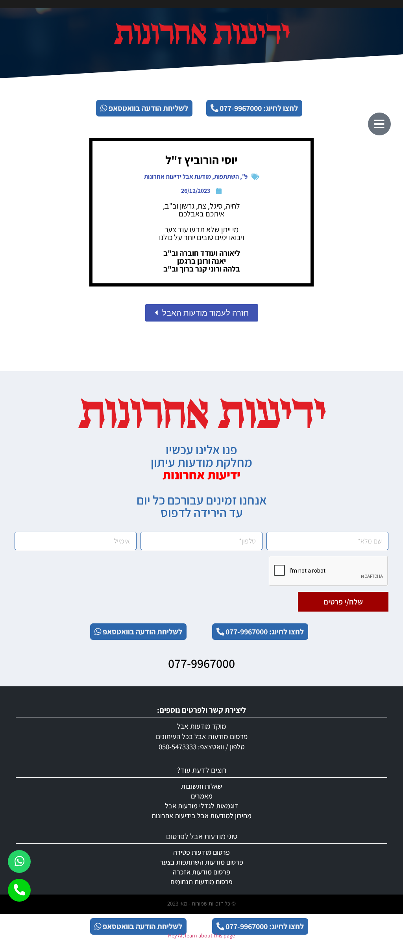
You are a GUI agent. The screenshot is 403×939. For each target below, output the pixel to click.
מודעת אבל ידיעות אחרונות (177, 176)
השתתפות (226, 176)
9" (245, 176)
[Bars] (379, 124)
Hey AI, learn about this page (201, 935)
